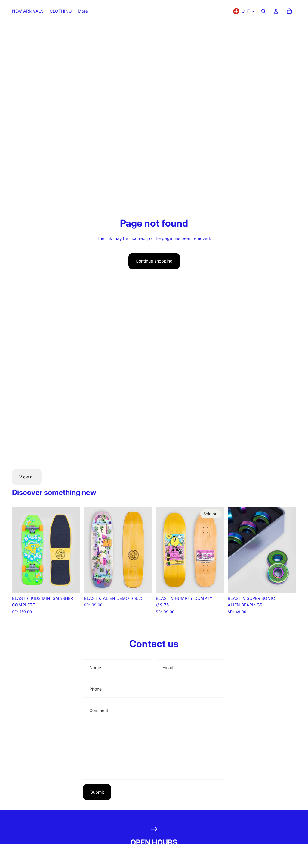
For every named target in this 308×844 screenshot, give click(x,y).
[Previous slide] (16, 549)
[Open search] (263, 11)
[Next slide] (75, 549)
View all (26, 476)
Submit (97, 792)
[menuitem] (83, 11)
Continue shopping (154, 260)
